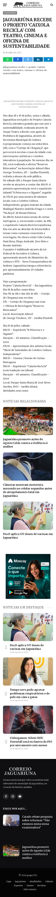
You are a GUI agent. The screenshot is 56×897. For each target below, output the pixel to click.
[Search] (51, 4)
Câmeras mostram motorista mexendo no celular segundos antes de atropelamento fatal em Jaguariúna (27, 490)
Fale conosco (30, 889)
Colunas (49, 881)
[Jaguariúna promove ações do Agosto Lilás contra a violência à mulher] (28, 421)
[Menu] (5, 4)
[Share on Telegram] (48, 59)
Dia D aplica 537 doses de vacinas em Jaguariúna (27, 647)
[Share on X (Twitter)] (28, 59)
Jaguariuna (10, 13)
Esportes (18, 885)
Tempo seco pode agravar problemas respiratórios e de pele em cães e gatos (30, 693)
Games (30, 885)
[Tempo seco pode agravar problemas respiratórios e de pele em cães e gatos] (28, 671)
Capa (8, 881)
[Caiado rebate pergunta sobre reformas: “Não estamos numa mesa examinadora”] (11, 820)
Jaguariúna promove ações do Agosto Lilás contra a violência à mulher (25, 442)
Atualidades (35, 881)
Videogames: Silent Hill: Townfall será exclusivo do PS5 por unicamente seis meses (31, 741)
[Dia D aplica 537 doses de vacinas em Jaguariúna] (28, 516)
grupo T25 (32, 875)
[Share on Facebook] (18, 59)
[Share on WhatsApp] (7, 59)
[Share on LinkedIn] (38, 59)
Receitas (41, 885)
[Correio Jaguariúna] (28, 4)
